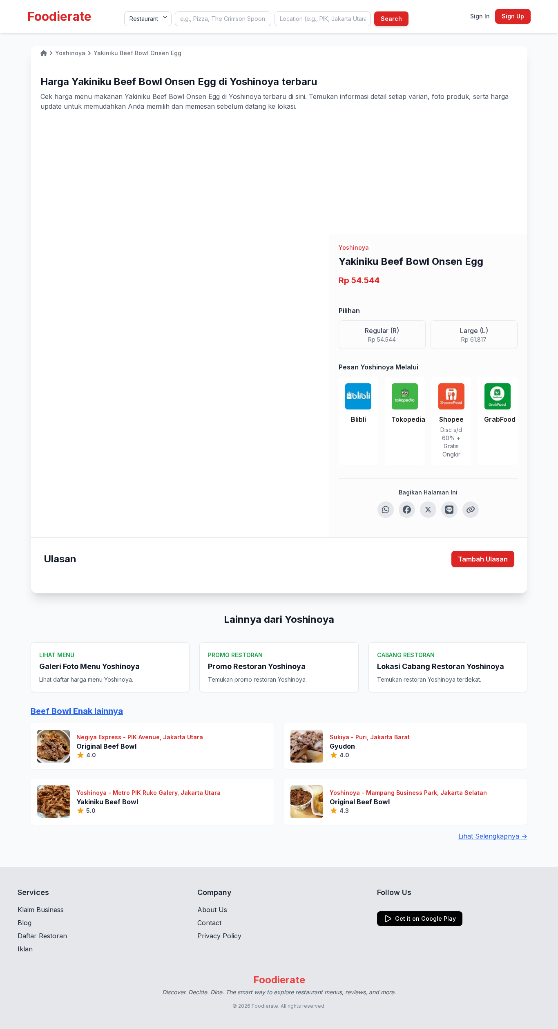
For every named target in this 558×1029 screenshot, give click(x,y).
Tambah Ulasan (483, 559)
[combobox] (223, 18)
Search (391, 18)
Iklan (25, 949)
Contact (209, 923)
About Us (212, 910)
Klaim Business (41, 910)
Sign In (480, 16)
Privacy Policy (219, 936)
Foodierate (59, 16)
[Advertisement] (279, 172)
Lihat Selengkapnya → (492, 836)
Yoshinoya (354, 247)
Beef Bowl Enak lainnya (77, 711)
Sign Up (513, 16)
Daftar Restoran (42, 936)
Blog (24, 923)
